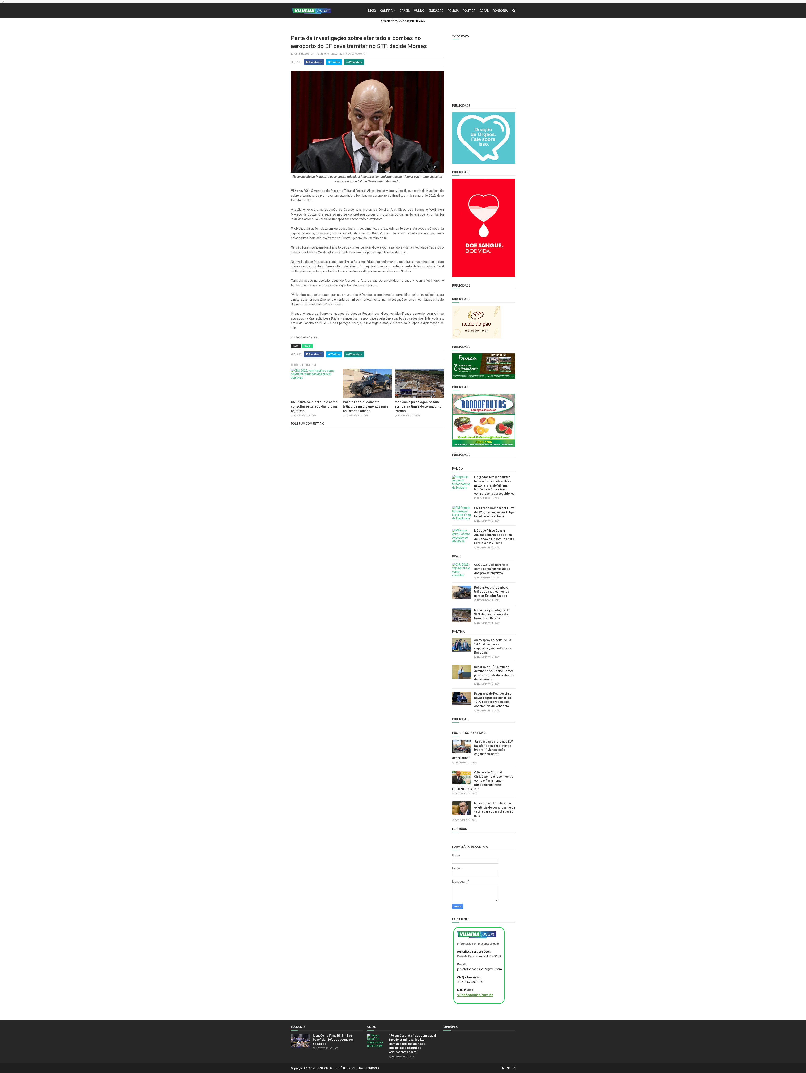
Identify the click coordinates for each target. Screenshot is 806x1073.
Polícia (453, 10)
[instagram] (513, 1068)
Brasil (405, 10)
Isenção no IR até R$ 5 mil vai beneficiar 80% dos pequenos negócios (333, 1039)
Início (371, 10)
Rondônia (500, 10)
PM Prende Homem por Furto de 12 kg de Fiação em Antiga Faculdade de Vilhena (494, 512)
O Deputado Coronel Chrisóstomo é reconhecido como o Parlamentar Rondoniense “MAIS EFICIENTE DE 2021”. (482, 780)
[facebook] (503, 1068)
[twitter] (508, 1068)
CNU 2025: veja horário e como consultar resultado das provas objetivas (314, 406)
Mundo (419, 10)
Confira (386, 10)
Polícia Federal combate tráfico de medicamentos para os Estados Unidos (365, 406)
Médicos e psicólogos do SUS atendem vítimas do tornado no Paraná (418, 406)
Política (469, 10)
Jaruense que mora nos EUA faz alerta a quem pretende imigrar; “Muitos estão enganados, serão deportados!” (482, 750)
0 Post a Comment (355, 54)
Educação (436, 10)
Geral (484, 10)
